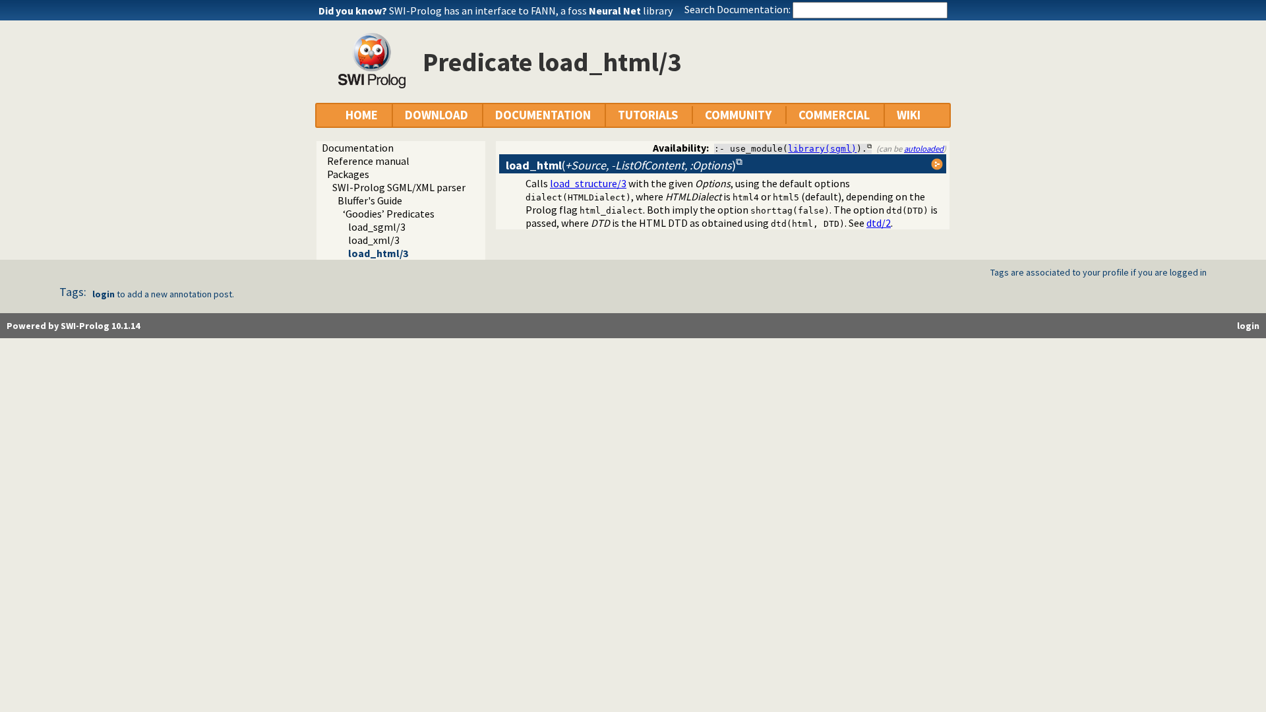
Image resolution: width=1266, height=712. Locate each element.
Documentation (358, 147)
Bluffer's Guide (370, 200)
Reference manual (368, 160)
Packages (348, 174)
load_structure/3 (588, 183)
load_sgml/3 (377, 226)
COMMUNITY (738, 115)
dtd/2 (878, 222)
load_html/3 (378, 253)
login (103, 294)
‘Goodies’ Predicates (389, 213)
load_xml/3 (374, 240)
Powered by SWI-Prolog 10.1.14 (73, 326)
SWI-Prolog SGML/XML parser (399, 187)
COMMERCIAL (834, 115)
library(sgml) (822, 149)
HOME (362, 115)
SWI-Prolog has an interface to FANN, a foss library (531, 10)
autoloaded (924, 148)
